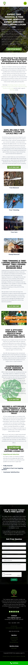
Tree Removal (14, 637)
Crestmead (10, 88)
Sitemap (23, 656)
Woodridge (10, 85)
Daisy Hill (20, 86)
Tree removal (14, 188)
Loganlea (3, 86)
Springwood (9, 86)
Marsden (15, 86)
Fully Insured (7, 465)
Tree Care (14, 640)
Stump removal (14, 254)
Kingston (16, 85)
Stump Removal (14, 642)
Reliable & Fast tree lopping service (12, 468)
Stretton (5, 88)
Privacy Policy (6, 656)
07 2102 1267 (5, 526)
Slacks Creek (22, 85)
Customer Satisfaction (11, 472)
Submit (14, 579)
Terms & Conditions (15, 656)
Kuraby (25, 86)
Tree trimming (14, 210)
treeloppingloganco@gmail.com (14, 627)
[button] (14, 49)
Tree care (14, 232)
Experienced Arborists (11, 454)
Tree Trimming (14, 639)
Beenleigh (12, 90)
